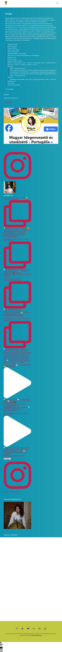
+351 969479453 (7, 102)
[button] (57, 3)
